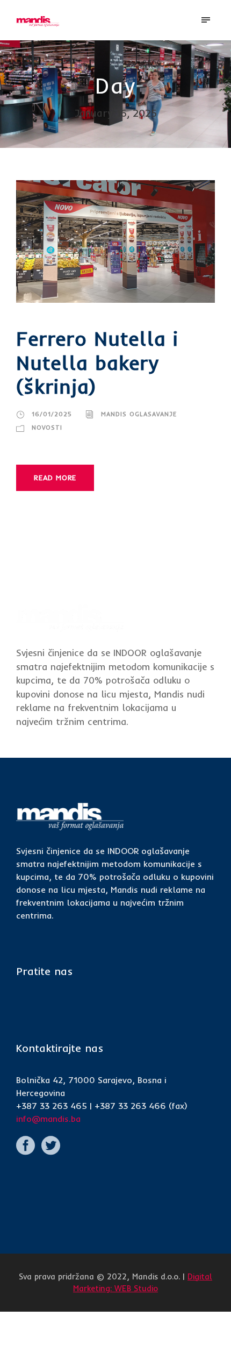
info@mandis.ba (48, 1118)
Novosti (47, 427)
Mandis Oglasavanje (139, 414)
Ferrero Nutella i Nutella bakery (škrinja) (97, 362)
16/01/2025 (52, 414)
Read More (55, 477)
